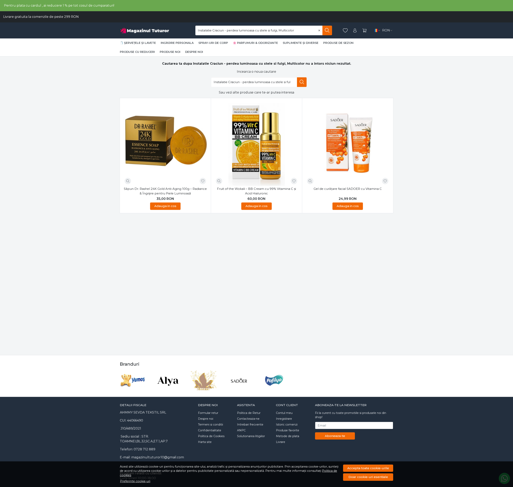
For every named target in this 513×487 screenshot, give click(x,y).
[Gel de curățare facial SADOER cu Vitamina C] (347, 143)
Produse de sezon (338, 43)
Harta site (205, 442)
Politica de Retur (249, 413)
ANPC (241, 430)
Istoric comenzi (287, 424)
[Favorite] (345, 30)
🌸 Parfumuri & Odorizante (255, 43)
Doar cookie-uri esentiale (368, 477)
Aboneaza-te (335, 436)
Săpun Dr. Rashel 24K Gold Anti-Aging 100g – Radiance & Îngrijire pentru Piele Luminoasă (165, 191)
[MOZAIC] (203, 388)
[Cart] (365, 30)
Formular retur (208, 413)
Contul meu (284, 413)
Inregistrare (284, 419)
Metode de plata (287, 436)
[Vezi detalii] (127, 181)
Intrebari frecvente (250, 424)
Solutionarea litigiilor (251, 436)
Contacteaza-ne (248, 419)
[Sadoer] (239, 388)
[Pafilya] (274, 388)
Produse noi (170, 52)
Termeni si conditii (210, 424)
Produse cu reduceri (137, 52)
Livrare (280, 442)
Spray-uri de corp (213, 43)
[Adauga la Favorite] (202, 181)
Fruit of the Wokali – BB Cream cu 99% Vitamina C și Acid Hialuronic (256, 191)
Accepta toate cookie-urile (368, 468)
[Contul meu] (355, 30)
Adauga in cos (165, 206)
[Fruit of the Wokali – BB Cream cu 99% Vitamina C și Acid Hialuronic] (256, 143)
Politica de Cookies (211, 436)
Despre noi (194, 52)
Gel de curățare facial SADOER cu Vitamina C (348, 189)
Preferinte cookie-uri (135, 481)
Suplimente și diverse (300, 43)
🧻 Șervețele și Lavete (138, 43)
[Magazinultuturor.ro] (151, 30)
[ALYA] (168, 388)
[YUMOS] (133, 388)
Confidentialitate (209, 430)
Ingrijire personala (177, 43)
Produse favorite (287, 430)
